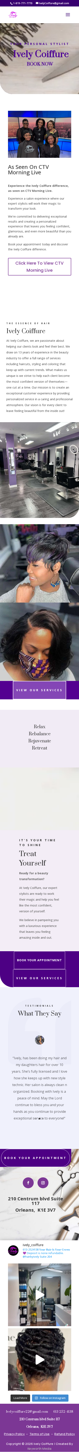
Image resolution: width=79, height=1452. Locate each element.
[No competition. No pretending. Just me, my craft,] (39, 1294)
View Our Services (39, 690)
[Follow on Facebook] (28, 1182)
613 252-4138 (63, 1412)
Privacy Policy (14, 1434)
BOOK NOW (40, 64)
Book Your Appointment (39, 960)
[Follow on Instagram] (42, 1182)
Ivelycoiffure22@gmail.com (27, 1412)
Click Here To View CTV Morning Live (39, 266)
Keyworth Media (40, 1449)
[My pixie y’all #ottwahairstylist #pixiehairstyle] (39, 1359)
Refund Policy (64, 1434)
